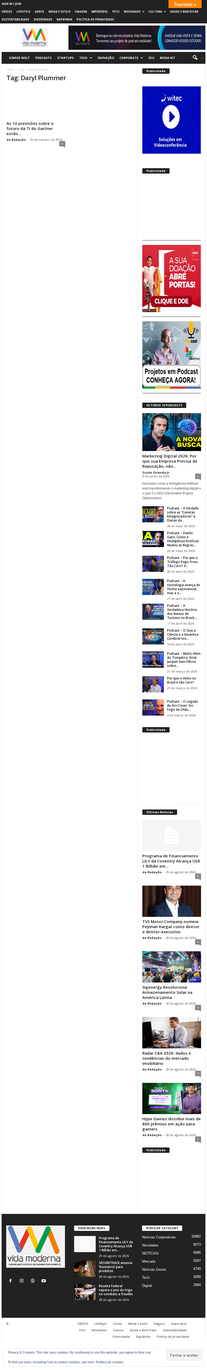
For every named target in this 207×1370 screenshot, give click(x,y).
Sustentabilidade (15, 19)
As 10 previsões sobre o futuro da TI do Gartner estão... (30, 128)
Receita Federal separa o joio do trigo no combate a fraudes (116, 1290)
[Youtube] (44, 1281)
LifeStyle (23, 11)
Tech (83, 58)
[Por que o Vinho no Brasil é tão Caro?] (153, 684)
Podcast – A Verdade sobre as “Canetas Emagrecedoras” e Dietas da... (183, 514)
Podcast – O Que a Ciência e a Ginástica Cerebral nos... (182, 634)
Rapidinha (64, 19)
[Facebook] (11, 1281)
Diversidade (43, 19)
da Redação (16, 140)
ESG (151, 58)
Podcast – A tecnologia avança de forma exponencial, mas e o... (183, 587)
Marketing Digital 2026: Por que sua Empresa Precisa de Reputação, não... (169, 461)
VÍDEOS (7, 11)
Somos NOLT (19, 58)
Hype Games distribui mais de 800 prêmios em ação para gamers (171, 1124)
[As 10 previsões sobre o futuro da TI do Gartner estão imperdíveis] (35, 103)
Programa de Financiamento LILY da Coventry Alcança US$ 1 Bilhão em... (171, 861)
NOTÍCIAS (150, 1253)
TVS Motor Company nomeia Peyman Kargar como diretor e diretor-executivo (170, 926)
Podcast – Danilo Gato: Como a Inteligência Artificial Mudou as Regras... (183, 539)
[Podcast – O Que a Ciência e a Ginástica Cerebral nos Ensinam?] (153, 636)
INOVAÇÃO (106, 58)
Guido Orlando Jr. (156, 472)
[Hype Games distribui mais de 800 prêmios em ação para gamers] (171, 1098)
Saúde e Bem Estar (184, 11)
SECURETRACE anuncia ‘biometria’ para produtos (115, 1266)
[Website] (33, 1281)
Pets (115, 11)
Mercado (149, 1261)
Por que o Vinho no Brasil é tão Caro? (181, 680)
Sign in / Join (11, 4)
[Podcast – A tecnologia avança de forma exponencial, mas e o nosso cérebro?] (153, 587)
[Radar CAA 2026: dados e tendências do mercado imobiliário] (171, 1032)
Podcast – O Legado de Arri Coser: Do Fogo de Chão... (182, 705)
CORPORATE (128, 58)
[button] (196, 58)
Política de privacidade (95, 19)
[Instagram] (22, 1281)
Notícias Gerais (154, 1269)
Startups (65, 58)
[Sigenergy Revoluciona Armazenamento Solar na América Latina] (171, 966)
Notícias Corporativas (159, 1237)
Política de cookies (109, 1362)
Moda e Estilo (60, 11)
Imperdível (99, 11)
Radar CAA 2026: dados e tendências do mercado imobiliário (166, 1058)
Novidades (132, 11)
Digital (147, 1286)
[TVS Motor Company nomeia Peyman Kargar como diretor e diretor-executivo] (171, 901)
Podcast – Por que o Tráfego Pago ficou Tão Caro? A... (182, 561)
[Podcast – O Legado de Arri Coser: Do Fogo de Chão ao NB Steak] (153, 707)
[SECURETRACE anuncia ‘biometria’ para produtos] (85, 1269)
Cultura (155, 11)
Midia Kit (167, 58)
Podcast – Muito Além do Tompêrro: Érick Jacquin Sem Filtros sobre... (184, 659)
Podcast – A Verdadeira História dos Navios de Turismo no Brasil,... (182, 611)
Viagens (81, 11)
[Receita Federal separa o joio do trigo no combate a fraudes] (85, 1292)
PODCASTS (43, 58)
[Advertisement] (171, 209)
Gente (39, 11)
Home (10, 70)
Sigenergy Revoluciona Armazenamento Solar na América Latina (167, 992)
